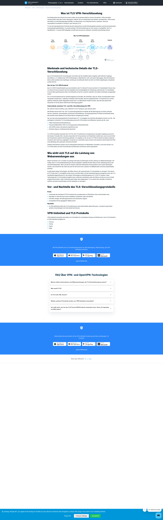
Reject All (67, 516)
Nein (90, 359)
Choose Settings (81, 516)
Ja (85, 359)
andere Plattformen (81, 261)
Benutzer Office (132, 3)
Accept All (95, 516)
